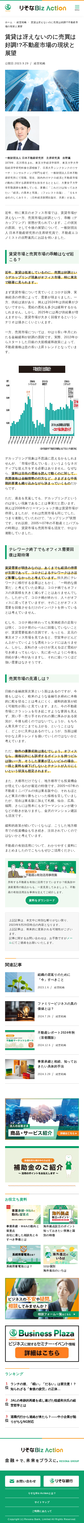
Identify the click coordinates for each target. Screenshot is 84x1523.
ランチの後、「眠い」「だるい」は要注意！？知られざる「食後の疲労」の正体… (43, 1386)
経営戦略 (39, 63)
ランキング (14, 1374)
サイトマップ (42, 1502)
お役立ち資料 (16, 1199)
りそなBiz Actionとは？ (42, 1493)
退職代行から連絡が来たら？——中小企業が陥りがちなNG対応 (43, 1419)
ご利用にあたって (42, 1511)
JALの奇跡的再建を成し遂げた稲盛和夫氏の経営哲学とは (43, 1403)
